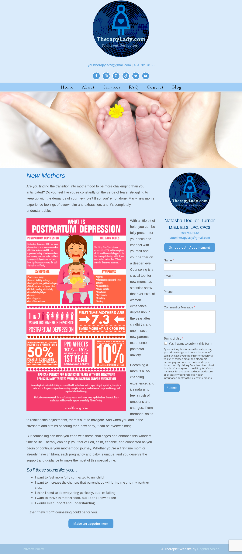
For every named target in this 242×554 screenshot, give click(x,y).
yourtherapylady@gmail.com (109, 65)
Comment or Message (179, 307)
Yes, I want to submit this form (190, 343)
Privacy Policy (33, 549)
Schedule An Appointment (189, 247)
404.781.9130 (144, 65)
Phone (168, 291)
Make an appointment (91, 524)
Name (169, 260)
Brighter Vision (208, 549)
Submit (172, 388)
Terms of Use (173, 338)
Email (168, 276)
